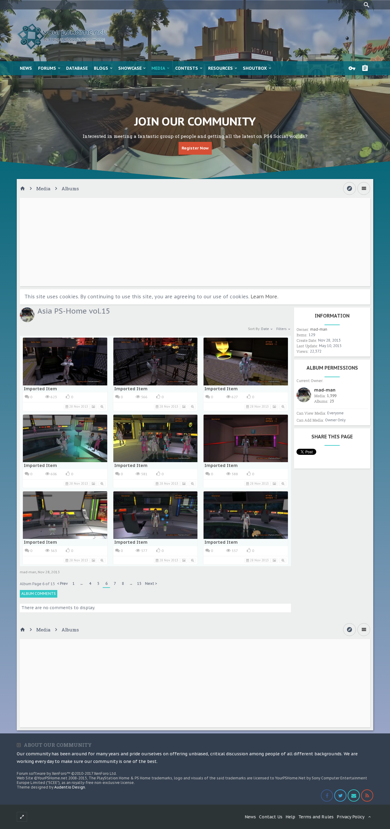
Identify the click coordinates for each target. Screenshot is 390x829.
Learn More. (264, 296)
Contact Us (270, 817)
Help (290, 817)
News (26, 68)
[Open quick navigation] (349, 188)
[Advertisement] (195, 242)
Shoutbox (255, 68)
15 (139, 583)
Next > (151, 583)
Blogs (101, 68)
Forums (47, 68)
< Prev (62, 583)
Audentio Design (69, 787)
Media (158, 68)
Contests (186, 68)
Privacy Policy (350, 817)
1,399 (331, 395)
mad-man (28, 572)
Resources (220, 68)
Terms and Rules (316, 817)
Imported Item (40, 389)
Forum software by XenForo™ (67, 773)
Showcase (130, 68)
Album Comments (38, 593)
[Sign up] (366, 68)
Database (77, 68)
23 (332, 401)
